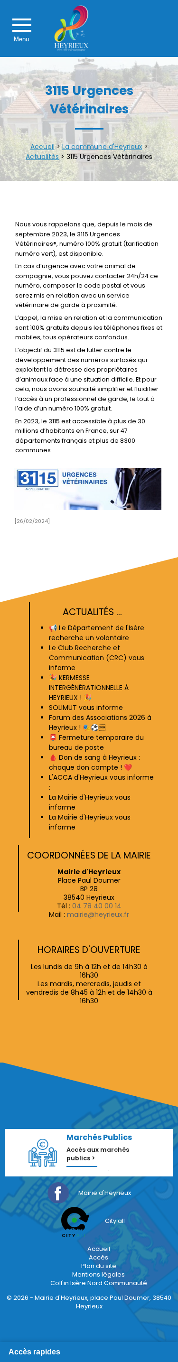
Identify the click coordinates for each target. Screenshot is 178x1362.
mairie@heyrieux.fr (98, 914)
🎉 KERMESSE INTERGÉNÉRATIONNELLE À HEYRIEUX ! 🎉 (89, 687)
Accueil (42, 146)
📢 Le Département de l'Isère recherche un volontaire (96, 633)
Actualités (42, 156)
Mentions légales (98, 1274)
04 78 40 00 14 (97, 906)
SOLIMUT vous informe (86, 707)
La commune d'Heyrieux (102, 146)
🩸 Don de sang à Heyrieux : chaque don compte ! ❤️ (94, 762)
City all (115, 1221)
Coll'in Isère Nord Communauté (98, 1283)
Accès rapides (34, 1352)
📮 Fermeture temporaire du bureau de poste (96, 742)
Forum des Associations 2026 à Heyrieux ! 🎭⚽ (100, 722)
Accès (98, 1257)
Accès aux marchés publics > (97, 1154)
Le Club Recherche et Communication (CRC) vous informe (96, 657)
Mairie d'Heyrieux (104, 1193)
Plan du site (98, 1266)
